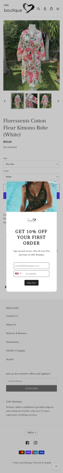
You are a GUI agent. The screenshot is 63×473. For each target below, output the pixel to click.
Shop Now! (31, 282)
